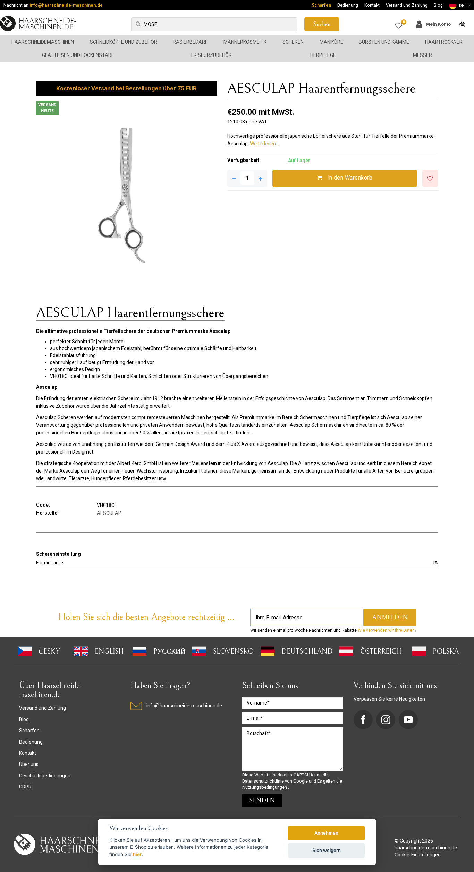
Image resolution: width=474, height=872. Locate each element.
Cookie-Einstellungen (418, 854)
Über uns (29, 764)
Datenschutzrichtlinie (263, 781)
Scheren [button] (293, 42)
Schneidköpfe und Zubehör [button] (123, 42)
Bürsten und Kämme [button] (384, 42)
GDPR (25, 786)
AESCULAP (109, 513)
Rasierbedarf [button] (190, 42)
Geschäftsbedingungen (44, 775)
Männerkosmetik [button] (244, 42)
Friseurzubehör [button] (211, 55)
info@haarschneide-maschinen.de (66, 5)
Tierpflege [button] (322, 55)
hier (137, 854)
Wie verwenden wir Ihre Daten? (387, 630)
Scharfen (321, 5)
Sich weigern (326, 850)
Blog (438, 5)
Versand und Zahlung (407, 5)
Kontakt (372, 5)
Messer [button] (422, 55)
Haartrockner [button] (444, 42)
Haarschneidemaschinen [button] (42, 42)
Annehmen (326, 833)
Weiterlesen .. (264, 143)
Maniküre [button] (331, 42)
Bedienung (347, 5)
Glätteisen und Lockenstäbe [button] (78, 55)
